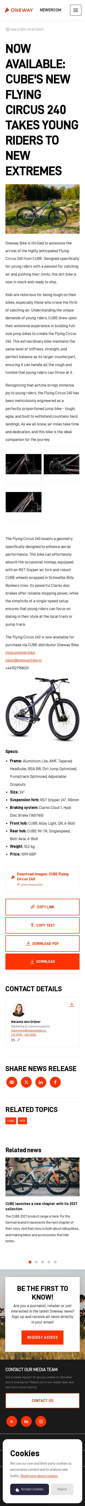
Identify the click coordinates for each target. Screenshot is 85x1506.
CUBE (10, 1120)
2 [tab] (36, 1262)
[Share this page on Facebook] (55, 1082)
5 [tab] (55, 1262)
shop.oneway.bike (20, 652)
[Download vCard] (72, 1004)
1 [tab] (30, 1262)
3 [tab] (42, 1262)
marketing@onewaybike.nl (28, 1030)
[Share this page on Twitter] (26, 1082)
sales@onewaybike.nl (23, 660)
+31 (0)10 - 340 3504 (23, 1034)
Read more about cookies (39, 1476)
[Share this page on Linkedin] (40, 1082)
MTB (22, 1120)
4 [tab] (49, 1262)
